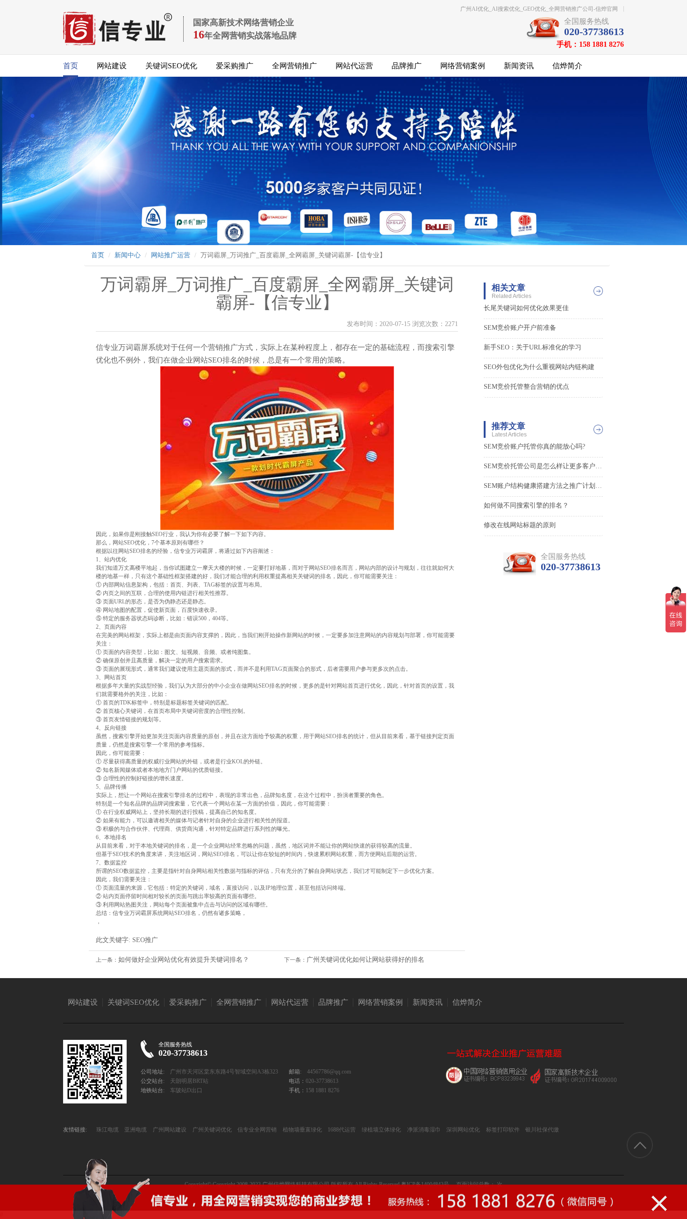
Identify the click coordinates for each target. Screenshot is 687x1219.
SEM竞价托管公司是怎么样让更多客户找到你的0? (543, 466)
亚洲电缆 (135, 1129)
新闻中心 (127, 255)
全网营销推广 (294, 66)
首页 (70, 66)
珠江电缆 (107, 1129)
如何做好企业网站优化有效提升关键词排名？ (183, 959)
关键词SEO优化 (171, 66)
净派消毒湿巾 (423, 1129)
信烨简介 (567, 66)
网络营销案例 (462, 66)
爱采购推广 (234, 66)
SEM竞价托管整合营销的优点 (526, 386)
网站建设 (112, 66)
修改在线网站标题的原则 (520, 525)
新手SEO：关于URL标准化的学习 (532, 347)
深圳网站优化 (462, 1129)
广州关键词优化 (211, 1129)
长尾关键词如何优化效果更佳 (526, 308)
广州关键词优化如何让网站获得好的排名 (365, 959)
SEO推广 (145, 939)
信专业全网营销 (256, 1129)
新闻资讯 (519, 66)
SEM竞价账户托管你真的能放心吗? (534, 446)
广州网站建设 (168, 1129)
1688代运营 (341, 1129)
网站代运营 (354, 66)
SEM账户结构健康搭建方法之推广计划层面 (543, 485)
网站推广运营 (170, 255)
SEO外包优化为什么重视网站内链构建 (539, 366)
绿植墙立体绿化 (380, 1129)
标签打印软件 (502, 1129)
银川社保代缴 (541, 1129)
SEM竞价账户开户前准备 (520, 327)
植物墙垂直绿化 (301, 1129)
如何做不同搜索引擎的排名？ (526, 505)
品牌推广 (407, 66)
